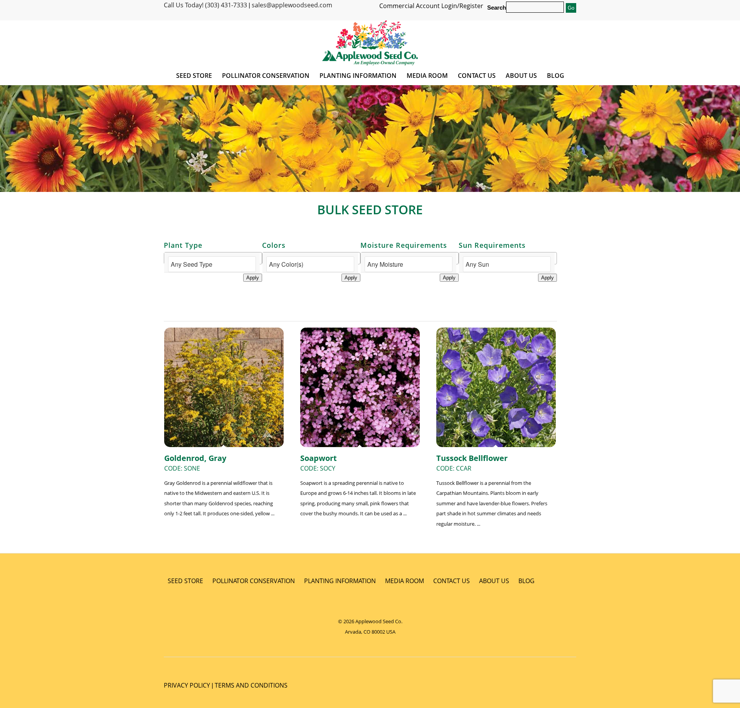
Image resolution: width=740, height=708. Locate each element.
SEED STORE (185, 581)
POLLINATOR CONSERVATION (253, 581)
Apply (252, 278)
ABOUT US (494, 581)
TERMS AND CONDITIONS (251, 685)
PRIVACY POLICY (187, 685)
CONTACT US (451, 581)
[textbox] (212, 264)
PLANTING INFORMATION (340, 581)
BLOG (526, 581)
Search (496, 8)
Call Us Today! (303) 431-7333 (205, 5)
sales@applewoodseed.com (292, 5)
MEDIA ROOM (404, 581)
